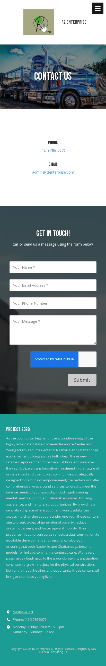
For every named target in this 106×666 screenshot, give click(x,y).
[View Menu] (97, 8)
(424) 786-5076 (35, 619)
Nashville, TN (23, 612)
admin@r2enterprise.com (53, 172)
